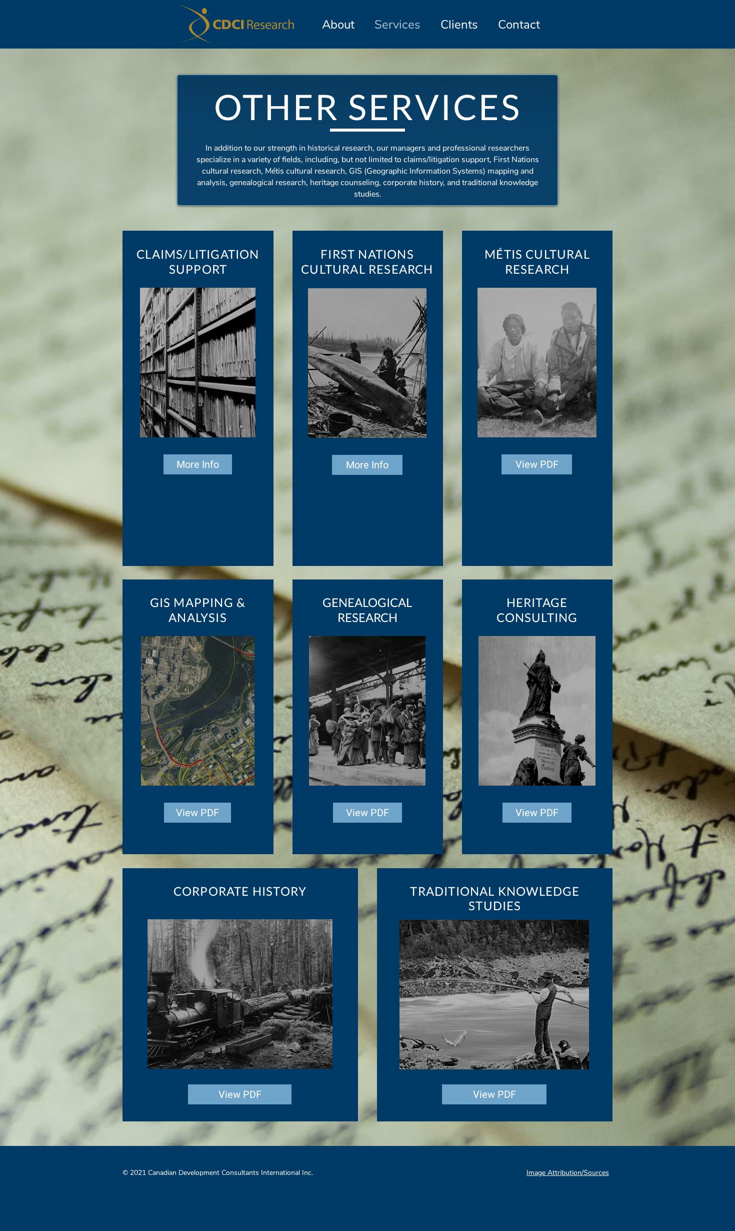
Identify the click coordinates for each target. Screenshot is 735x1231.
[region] (198, 362)
